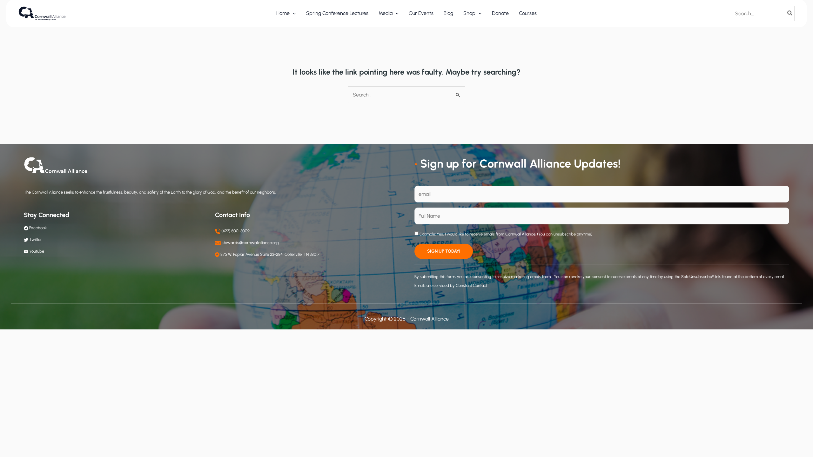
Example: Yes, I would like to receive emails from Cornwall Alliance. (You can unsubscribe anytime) (505, 234)
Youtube (36, 251)
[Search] (790, 13)
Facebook (37, 227)
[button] (293, 13)
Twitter (35, 239)
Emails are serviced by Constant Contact (450, 285)
